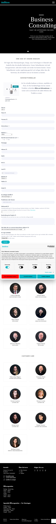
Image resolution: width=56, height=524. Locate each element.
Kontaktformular (10, 476)
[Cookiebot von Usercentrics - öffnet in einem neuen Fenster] (48, 247)
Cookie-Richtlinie (36, 520)
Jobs (22, 472)
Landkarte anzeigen (11, 479)
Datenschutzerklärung (45, 519)
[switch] (21, 267)
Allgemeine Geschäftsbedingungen (27, 520)
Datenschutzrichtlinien (14, 519)
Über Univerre (24, 470)
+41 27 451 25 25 (11, 478)
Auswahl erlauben (28, 276)
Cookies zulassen (46, 276)
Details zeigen (48, 272)
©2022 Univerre (5, 520)
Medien (22, 473)
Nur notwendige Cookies (10, 276)
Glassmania (32, 210)
